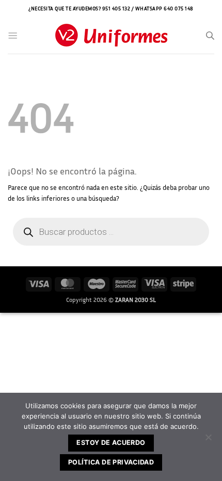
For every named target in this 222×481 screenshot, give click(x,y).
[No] (208, 440)
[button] (13, 35)
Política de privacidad (111, 462)
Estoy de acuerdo (110, 442)
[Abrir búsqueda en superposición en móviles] (210, 35)
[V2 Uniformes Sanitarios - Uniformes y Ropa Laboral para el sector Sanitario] (111, 36)
